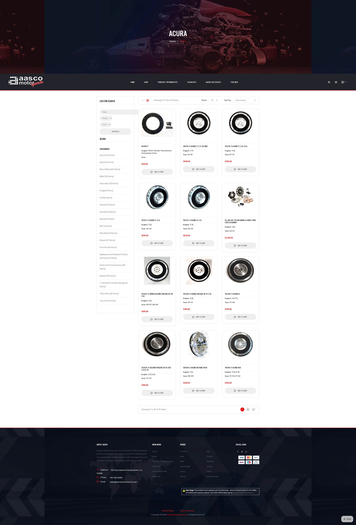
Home (172, 41)
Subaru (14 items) (108, 276)
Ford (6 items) (106, 198)
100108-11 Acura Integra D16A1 (195, 367)
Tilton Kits (156, 466)
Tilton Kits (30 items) (109, 294)
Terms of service (187, 511)
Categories (104, 148)
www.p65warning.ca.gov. (243, 493)
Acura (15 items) (107, 155)
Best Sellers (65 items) (110, 169)
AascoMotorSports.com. (177, 515)
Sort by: (227, 100)
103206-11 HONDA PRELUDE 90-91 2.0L (197, 294)
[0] (343, 82)
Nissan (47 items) (107, 240)
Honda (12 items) (107, 205)
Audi (182, 456)
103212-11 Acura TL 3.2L (150, 220)
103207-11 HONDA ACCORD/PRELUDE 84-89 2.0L (157, 295)
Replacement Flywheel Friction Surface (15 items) (114, 256)
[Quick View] (142, 123)
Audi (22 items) (106, 162)
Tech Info (156, 476)
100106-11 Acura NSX (233, 367)
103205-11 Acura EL (232, 294)
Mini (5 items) (106, 226)
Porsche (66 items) (108, 247)
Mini (208, 451)
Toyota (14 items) (108, 301)
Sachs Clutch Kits (159, 471)
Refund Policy (168, 511)
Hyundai (210, 461)
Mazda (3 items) (107, 219)
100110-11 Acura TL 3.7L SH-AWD (195, 146)
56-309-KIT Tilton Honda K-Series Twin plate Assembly (240, 221)
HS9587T (144, 146)
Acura (182, 471)
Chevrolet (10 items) (109, 183)
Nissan (183, 476)
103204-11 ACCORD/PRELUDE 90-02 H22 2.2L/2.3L (156, 368)
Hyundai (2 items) (108, 212)
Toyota (209, 466)
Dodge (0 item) (106, 191)
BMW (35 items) (107, 176)
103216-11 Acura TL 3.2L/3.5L (236, 146)
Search (115, 131)
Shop (154, 456)
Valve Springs (212, 476)
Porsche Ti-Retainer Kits (162, 461)
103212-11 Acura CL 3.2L (192, 220)
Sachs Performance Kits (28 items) (112, 267)
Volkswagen (185, 466)
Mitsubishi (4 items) (108, 233)
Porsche (183, 451)
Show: (204, 100)
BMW (182, 461)
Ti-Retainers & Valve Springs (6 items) (114, 285)
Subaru (210, 456)
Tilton (209, 471)
